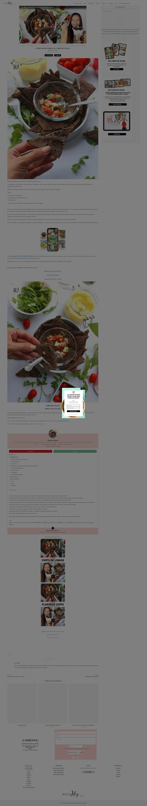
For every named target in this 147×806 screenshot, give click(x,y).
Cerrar (82, 388)
